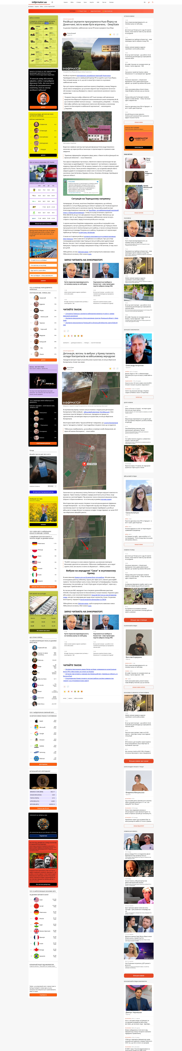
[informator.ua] (39, 2)
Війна (72, 2)
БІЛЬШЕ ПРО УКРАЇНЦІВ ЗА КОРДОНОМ (43, 587)
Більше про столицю (139, 620)
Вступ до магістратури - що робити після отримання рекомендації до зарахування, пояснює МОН (103, 294)
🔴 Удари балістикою (95, 11)
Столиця (79, 2)
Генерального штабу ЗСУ (45, 65)
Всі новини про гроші (43, 630)
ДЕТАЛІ (43, 107)
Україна (66, 2)
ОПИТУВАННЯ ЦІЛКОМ (43, 443)
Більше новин (139, 122)
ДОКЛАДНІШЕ (43, 764)
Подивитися (43, 836)
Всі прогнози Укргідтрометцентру (43, 492)
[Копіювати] (117, 34)
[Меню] (52, 2)
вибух (70, 698)
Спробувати (43, 995)
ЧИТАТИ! (43, 524)
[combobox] (52, 486)
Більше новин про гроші (138, 761)
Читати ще (139, 397)
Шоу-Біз (92, 2)
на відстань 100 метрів (87, 232)
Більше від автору (139, 826)
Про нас (104, 2)
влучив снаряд (106, 499)
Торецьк (86, 342)
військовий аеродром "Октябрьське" (97, 412)
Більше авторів (139, 213)
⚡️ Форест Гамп (82, 11)
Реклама (111, 2)
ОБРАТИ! (43, 281)
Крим (64, 698)
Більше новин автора (139, 687)
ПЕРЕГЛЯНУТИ (139, 147)
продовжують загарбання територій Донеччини (94, 76)
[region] (43, 490)
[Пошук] (153, 2)
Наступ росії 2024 (96, 342)
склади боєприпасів (111, 423)
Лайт (98, 2)
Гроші (85, 2)
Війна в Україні (78, 698)
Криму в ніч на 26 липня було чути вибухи (89, 577)
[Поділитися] (114, 34)
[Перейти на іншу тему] (149, 2)
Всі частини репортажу (43, 884)
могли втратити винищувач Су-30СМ (93, 599)
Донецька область (76, 342)
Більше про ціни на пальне (43, 223)
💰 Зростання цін (107, 11)
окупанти (66, 342)
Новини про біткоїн (43, 808)
